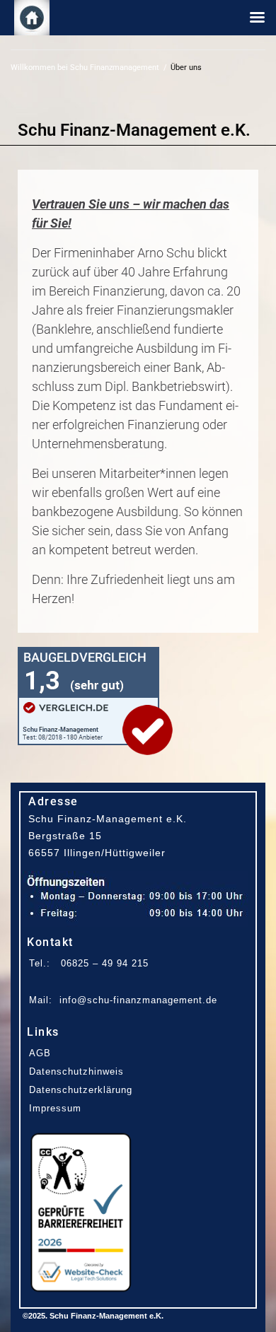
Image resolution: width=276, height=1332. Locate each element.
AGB (40, 1053)
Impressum (55, 1108)
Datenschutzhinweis (76, 1071)
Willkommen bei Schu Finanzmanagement (85, 67)
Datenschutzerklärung (80, 1090)
